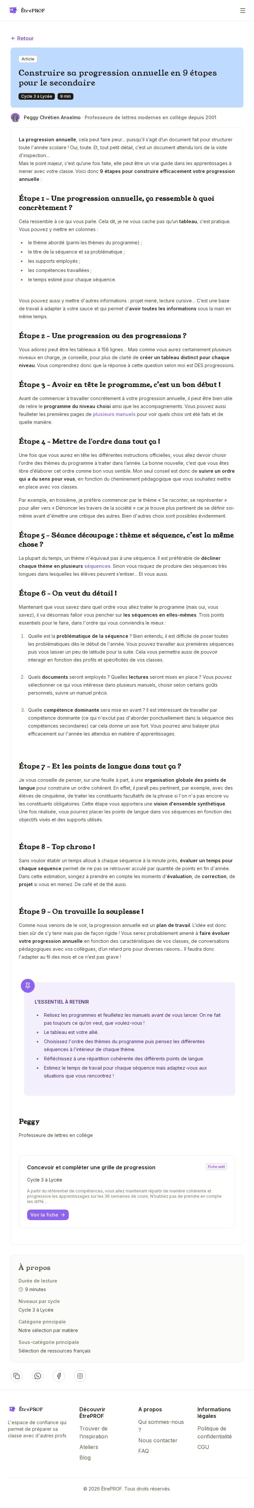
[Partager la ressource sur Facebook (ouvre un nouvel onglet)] (59, 1376)
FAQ (143, 1451)
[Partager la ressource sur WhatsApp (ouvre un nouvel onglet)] (38, 1376)
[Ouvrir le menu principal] (242, 10)
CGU (203, 1447)
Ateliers (88, 1447)
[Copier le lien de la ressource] (16, 1376)
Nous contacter (158, 1440)
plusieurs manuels (114, 414)
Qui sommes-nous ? (161, 1426)
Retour (25, 38)
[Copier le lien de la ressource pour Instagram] (80, 1376)
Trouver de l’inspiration (93, 1432)
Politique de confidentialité (214, 1432)
